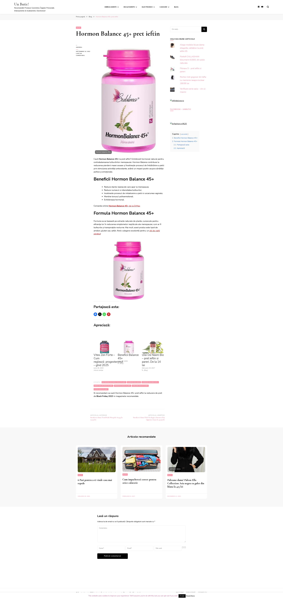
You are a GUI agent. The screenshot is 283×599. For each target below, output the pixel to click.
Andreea (79, 47)
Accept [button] (182, 596)
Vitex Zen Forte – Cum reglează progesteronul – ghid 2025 (108, 360)
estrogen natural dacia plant (114, 382)
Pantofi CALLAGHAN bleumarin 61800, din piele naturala (192, 59)
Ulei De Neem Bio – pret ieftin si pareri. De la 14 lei (153, 360)
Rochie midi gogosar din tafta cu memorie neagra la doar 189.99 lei (193, 80)
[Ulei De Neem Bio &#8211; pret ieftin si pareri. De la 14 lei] (153, 347)
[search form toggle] (268, 7)
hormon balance (134, 382)
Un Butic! (21, 4)
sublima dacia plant (140, 386)
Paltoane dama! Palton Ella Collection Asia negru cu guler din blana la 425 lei (185, 483)
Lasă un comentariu (83, 54)
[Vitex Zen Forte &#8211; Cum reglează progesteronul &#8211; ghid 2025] (105, 347)
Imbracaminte (111, 7)
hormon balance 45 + (150, 382)
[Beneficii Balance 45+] (129, 347)
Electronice (147, 7)
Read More (190, 596)
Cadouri (163, 7)
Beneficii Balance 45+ (128, 356)
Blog (176, 7)
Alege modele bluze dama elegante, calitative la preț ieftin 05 (192, 47)
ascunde (184, 134)
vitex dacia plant (101, 389)
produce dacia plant (122, 386)
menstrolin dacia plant (103, 386)
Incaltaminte (129, 7)
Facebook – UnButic (180, 109)
